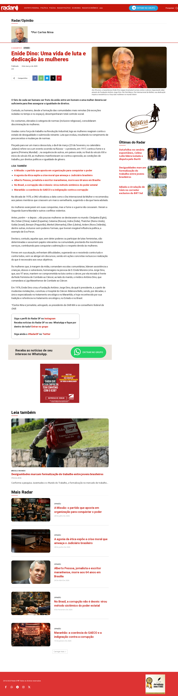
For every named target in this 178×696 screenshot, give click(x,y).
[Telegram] (47, 78)
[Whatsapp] (11, 687)
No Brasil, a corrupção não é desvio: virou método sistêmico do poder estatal (56, 185)
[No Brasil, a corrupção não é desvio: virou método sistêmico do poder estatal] (30, 603)
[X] (53, 78)
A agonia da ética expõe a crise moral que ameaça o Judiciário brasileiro (53, 175)
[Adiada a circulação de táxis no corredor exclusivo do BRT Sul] (157, 190)
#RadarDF (33, 334)
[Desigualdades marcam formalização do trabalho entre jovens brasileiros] (60, 442)
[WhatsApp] (41, 78)
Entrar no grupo (39, 326)
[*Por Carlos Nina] (19, 34)
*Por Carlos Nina (42, 32)
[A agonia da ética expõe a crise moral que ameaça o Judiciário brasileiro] (30, 541)
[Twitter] (29, 687)
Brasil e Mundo (18, 471)
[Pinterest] (59, 78)
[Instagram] (23, 687)
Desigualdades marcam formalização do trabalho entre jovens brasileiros (57, 474)
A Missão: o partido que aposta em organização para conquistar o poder (53, 170)
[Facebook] (35, 78)
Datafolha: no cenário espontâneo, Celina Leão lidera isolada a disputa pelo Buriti (131, 154)
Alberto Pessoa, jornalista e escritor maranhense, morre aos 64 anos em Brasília (57, 180)
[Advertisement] (142, 239)
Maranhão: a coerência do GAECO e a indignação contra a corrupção (51, 189)
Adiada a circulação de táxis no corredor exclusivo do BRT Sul (132, 190)
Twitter (46, 334)
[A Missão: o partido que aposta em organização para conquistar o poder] (30, 509)
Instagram (50, 318)
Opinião (27, 48)
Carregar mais (59, 651)
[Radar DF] (9, 8)
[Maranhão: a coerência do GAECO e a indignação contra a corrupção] (30, 634)
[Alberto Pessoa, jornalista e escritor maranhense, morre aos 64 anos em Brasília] (30, 572)
